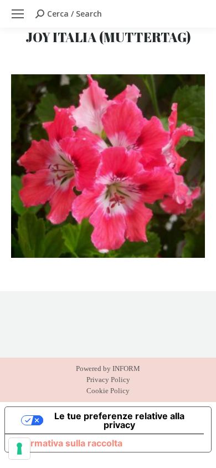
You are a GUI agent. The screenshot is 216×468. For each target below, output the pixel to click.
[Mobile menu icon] (17, 14)
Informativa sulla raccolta (68, 443)
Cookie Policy (108, 390)
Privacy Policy (108, 379)
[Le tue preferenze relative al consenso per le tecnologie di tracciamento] (19, 448)
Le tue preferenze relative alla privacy (119, 420)
